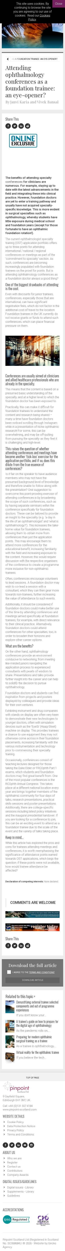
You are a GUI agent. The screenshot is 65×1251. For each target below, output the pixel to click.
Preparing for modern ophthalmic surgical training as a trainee (34, 1039)
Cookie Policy (15, 1122)
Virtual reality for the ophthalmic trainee (37, 1052)
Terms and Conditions (20, 1134)
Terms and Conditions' (42, 972)
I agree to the (34, 972)
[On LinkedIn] (21, 126)
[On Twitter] (15, 126)
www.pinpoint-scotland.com (20, 1109)
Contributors (14, 1170)
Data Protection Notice (21, 1126)
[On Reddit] (28, 126)
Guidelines (13, 1195)
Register (12, 1162)
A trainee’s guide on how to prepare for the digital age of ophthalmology (37, 1023)
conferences (14, 181)
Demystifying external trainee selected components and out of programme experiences (37, 1006)
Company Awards (18, 1175)
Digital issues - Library (20, 1187)
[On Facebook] (8, 126)
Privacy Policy (15, 1130)
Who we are (14, 1158)
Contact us (14, 1166)
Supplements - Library (20, 1191)
